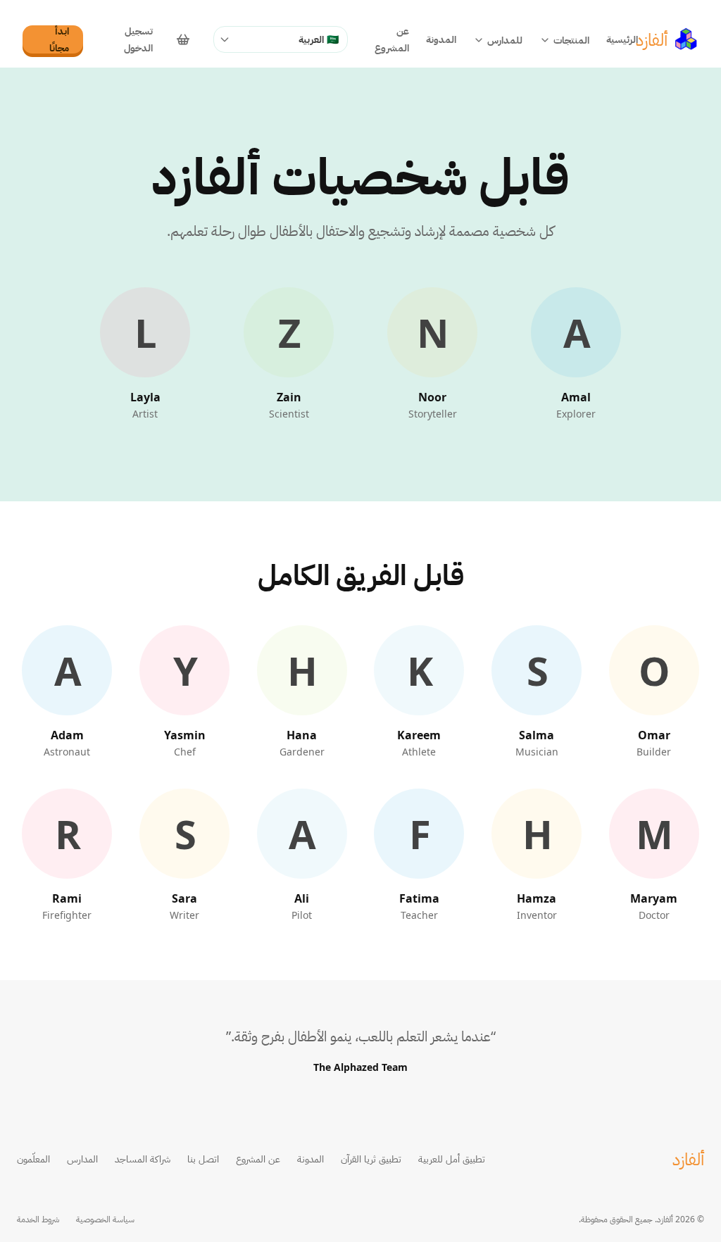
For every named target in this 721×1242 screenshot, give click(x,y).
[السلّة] (183, 39)
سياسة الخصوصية (105, 1219)
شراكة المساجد (142, 1158)
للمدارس (504, 39)
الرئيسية (622, 39)
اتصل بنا (203, 1158)
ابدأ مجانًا (59, 39)
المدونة (441, 39)
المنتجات (571, 39)
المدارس (82, 1158)
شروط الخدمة (38, 1219)
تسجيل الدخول (138, 39)
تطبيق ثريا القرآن (371, 1158)
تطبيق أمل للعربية (451, 1158)
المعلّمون (33, 1158)
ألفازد (688, 1159)
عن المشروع (392, 39)
